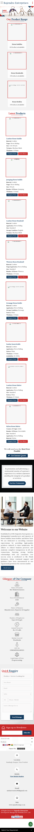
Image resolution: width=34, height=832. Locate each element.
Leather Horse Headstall (15, 221)
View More (23, 153)
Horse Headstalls (17, 73)
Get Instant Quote (18, 456)
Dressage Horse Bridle (14, 303)
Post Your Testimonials (17, 483)
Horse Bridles (17, 102)
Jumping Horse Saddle (14, 180)
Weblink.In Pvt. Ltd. (24, 812)
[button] (17, 776)
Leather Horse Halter (13, 385)
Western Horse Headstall (15, 262)
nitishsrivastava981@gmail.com (17, 790)
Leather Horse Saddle (14, 138)
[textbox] (17, 676)
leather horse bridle (13, 344)
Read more (7, 568)
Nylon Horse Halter (13, 426)
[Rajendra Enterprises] (16, 3)
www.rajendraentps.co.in (17, 805)
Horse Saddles (17, 44)
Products (3, 742)
